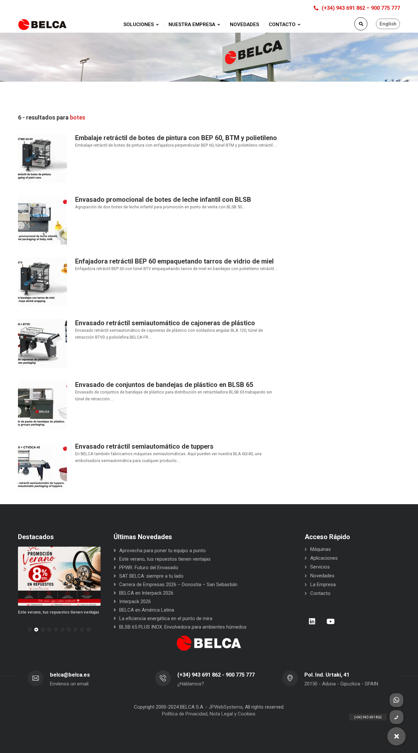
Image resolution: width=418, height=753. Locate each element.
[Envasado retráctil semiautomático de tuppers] (42, 466)
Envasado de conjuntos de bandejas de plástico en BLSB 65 (164, 385)
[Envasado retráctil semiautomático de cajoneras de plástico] (42, 343)
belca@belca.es (70, 675)
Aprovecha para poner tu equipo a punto (162, 550)
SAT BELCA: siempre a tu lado (151, 576)
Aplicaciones (324, 558)
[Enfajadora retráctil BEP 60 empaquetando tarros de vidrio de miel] (42, 281)
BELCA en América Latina (146, 610)
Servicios (320, 567)
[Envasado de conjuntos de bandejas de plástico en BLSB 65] (42, 405)
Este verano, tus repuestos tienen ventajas (58, 612)
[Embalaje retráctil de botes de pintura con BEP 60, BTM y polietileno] (42, 158)
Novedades (322, 576)
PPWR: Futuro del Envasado (148, 567)
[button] (30, 630)
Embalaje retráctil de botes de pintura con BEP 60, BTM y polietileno (176, 138)
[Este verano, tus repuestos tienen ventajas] (59, 576)
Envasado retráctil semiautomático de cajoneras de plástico (165, 323)
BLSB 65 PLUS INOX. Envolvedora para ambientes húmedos (183, 627)
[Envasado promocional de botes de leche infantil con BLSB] (42, 219)
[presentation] (21, 630)
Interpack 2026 (135, 601)
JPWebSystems (226, 707)
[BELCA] (42, 25)
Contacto (320, 593)
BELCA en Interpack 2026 (146, 593)
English (387, 24)
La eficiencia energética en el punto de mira (165, 618)
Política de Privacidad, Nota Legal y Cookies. (209, 714)
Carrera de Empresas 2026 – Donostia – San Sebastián (178, 584)
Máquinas (320, 549)
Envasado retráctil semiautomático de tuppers (144, 446)
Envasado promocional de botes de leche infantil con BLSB (163, 199)
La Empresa (323, 584)
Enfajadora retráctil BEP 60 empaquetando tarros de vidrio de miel (174, 261)
